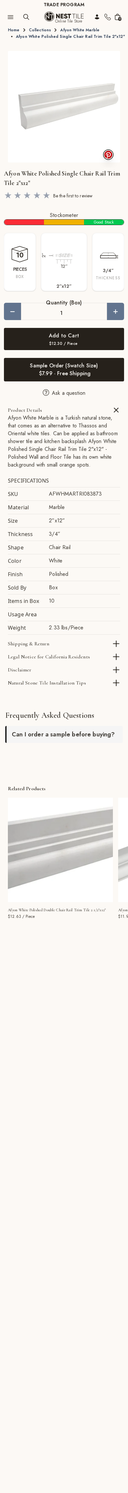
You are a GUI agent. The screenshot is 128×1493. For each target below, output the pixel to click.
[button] (64, 106)
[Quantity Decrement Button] (12, 311)
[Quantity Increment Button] (115, 311)
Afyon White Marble (79, 30)
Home (14, 30)
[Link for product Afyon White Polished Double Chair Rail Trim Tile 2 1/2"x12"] (60, 850)
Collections (40, 30)
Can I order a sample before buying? (63, 734)
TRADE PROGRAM (64, 4)
